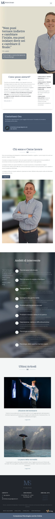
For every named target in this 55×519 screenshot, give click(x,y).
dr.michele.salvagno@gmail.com (10, 499)
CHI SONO (45, 496)
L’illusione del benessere (27, 411)
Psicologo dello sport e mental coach (34, 344)
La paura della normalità (27, 460)
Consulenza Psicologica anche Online (27, 516)
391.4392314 (7, 495)
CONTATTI (45, 499)
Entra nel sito (7, 101)
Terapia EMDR (25, 289)
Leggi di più (6, 176)
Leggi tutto (27, 419)
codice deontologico (36, 510)
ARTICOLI (45, 498)
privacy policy (18, 510)
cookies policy (26, 510)
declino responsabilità (8, 510)
